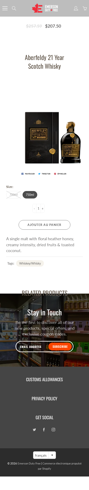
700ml (14, 194)
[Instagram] (53, 429)
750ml (30, 194)
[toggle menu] (4, 8)
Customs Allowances (44, 379)
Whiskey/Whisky (30, 263)
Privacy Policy (44, 398)
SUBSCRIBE (60, 346)
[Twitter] (34, 429)
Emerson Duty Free (29, 463)
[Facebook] (43, 429)
